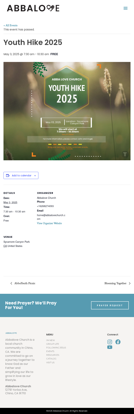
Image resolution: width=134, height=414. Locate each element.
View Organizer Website (49, 223)
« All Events (10, 25)
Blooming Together (116, 283)
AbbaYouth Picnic (24, 283)
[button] (125, 8)
